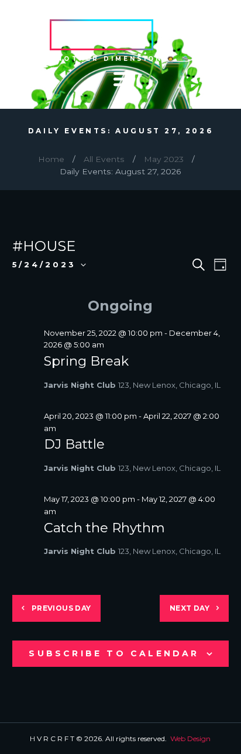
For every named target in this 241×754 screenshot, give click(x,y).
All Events (104, 159)
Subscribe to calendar (114, 653)
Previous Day (61, 608)
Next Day (189, 608)
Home (51, 159)
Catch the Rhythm (104, 527)
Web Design (190, 738)
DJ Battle (74, 444)
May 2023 (164, 159)
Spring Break (86, 361)
